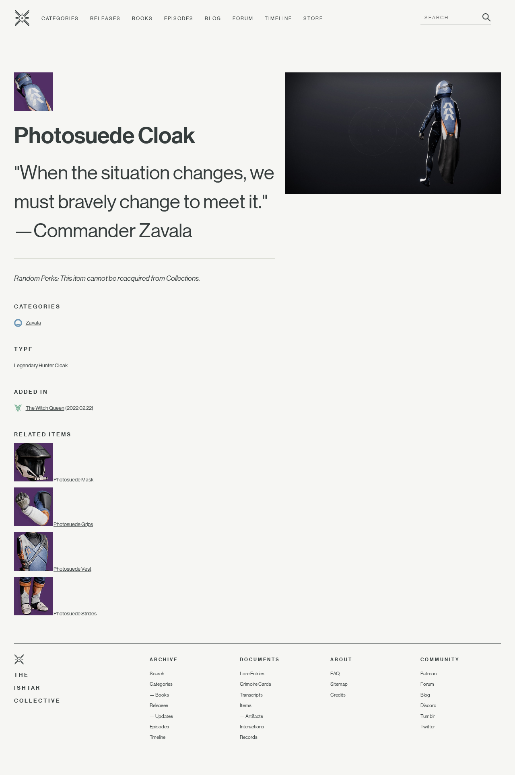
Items (245, 705)
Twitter (427, 727)
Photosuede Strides (75, 614)
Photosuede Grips (73, 524)
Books (142, 18)
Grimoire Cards (255, 684)
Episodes (179, 18)
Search (157, 673)
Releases (105, 18)
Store (313, 18)
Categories (60, 18)
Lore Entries (252, 673)
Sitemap (339, 684)
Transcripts (251, 695)
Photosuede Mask (73, 480)
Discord (428, 705)
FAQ (335, 673)
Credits (338, 695)
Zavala (33, 323)
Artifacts (254, 716)
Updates (164, 716)
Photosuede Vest (72, 569)
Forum (243, 18)
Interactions (252, 727)
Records (249, 737)
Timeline (278, 18)
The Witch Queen (45, 408)
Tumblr (427, 716)
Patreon (428, 673)
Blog (213, 18)
